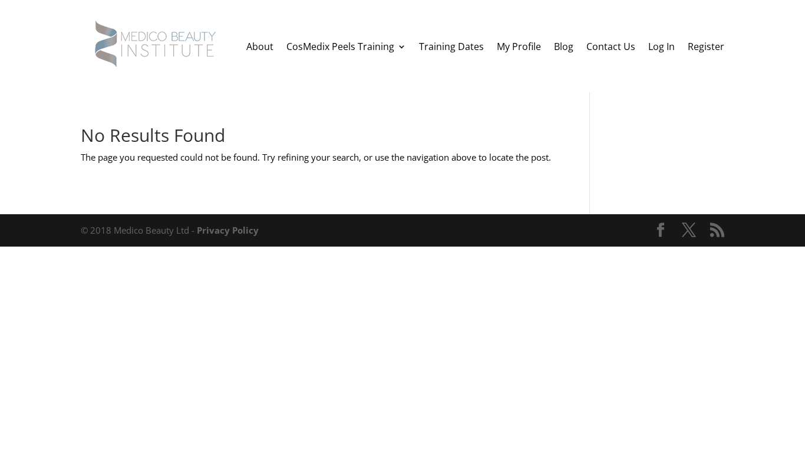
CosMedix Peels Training (340, 46)
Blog (563, 46)
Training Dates (451, 46)
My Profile (519, 46)
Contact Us (610, 46)
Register (706, 46)
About (259, 46)
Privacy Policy (228, 230)
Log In (661, 46)
